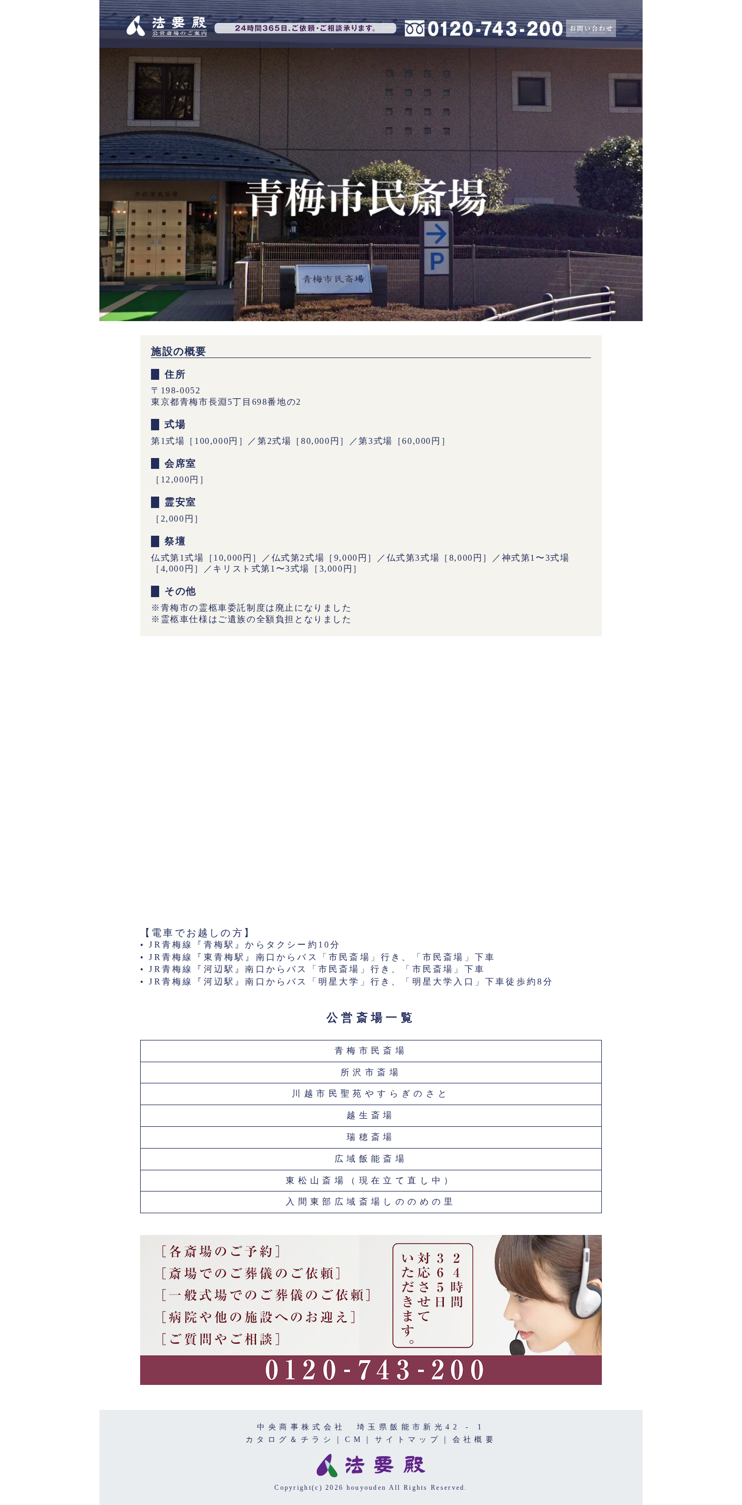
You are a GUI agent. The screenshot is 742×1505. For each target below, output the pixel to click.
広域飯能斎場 (371, 1158)
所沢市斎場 (371, 1072)
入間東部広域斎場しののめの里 (371, 1201)
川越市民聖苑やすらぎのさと (371, 1093)
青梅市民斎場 (371, 1050)
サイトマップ (408, 1439)
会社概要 (474, 1439)
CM (354, 1439)
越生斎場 (371, 1115)
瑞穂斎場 (371, 1137)
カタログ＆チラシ (290, 1439)
